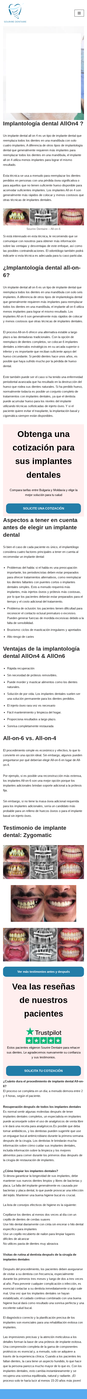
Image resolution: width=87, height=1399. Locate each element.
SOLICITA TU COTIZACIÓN (43, 1070)
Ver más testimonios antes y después (43, 971)
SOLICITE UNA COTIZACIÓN (43, 508)
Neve (23, 1395)
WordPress (60, 1395)
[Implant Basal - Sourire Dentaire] (15, 13)
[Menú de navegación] (79, 13)
